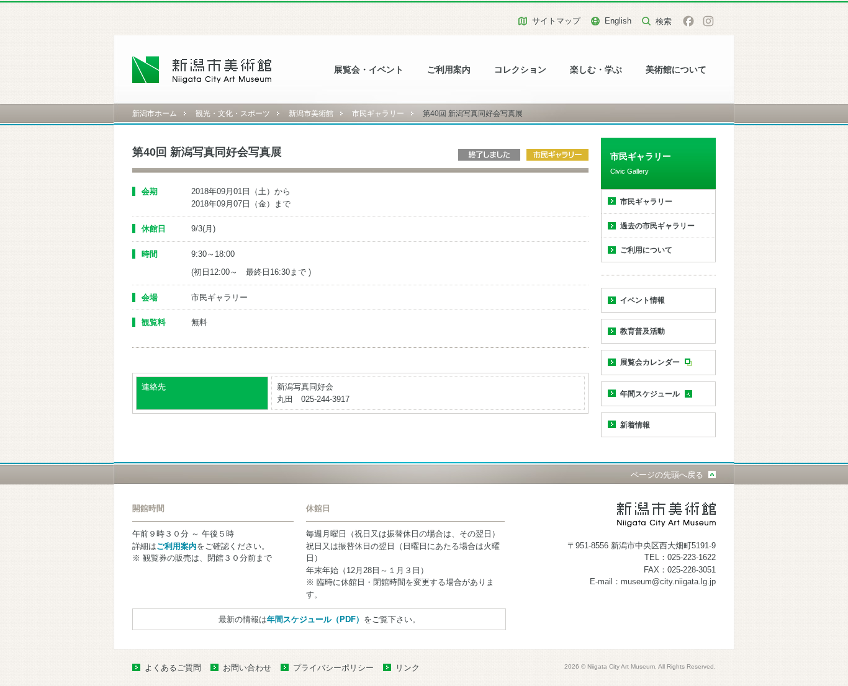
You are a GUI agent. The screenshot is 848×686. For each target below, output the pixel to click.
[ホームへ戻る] (202, 70)
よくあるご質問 (173, 667)
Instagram (708, 21)
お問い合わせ (247, 667)
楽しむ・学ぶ (596, 69)
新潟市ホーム (154, 113)
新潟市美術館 (311, 113)
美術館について (676, 69)
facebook (688, 21)
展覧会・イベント (369, 69)
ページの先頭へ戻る (667, 474)
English (618, 20)
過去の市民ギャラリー (657, 225)
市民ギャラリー (378, 113)
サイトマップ (556, 20)
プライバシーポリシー (333, 667)
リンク (407, 667)
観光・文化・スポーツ (233, 113)
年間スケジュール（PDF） (315, 619)
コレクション (520, 69)
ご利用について (646, 250)
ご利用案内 (449, 69)
